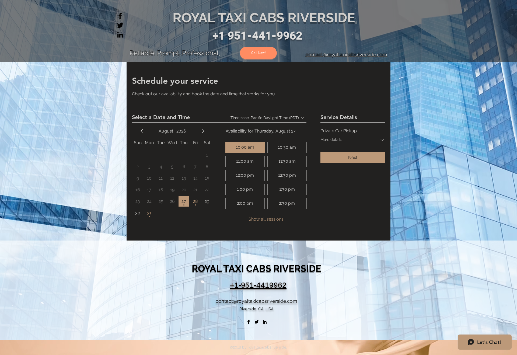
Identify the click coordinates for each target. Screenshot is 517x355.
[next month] (203, 131)
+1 (220, 35)
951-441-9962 (265, 35)
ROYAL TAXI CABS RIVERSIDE (265, 17)
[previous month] (142, 131)
